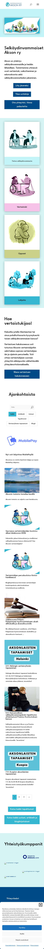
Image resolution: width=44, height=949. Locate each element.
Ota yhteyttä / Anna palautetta (22, 105)
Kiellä (22, 934)
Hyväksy (22, 927)
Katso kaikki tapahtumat (22, 809)
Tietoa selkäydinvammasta (22, 161)
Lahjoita (22, 300)
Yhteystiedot (34, 945)
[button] (40, 905)
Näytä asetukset (22, 940)
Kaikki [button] (12, 414)
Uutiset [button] (31, 414)
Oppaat (22, 254)
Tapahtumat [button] (22, 419)
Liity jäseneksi (22, 86)
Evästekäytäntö (10, 945)
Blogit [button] (33, 423)
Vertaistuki (22, 207)
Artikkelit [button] (21, 414)
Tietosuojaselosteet (23, 945)
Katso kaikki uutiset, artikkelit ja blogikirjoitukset (22, 820)
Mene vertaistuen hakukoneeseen (22, 374)
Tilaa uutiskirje (22, 94)
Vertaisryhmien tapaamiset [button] (18, 423)
